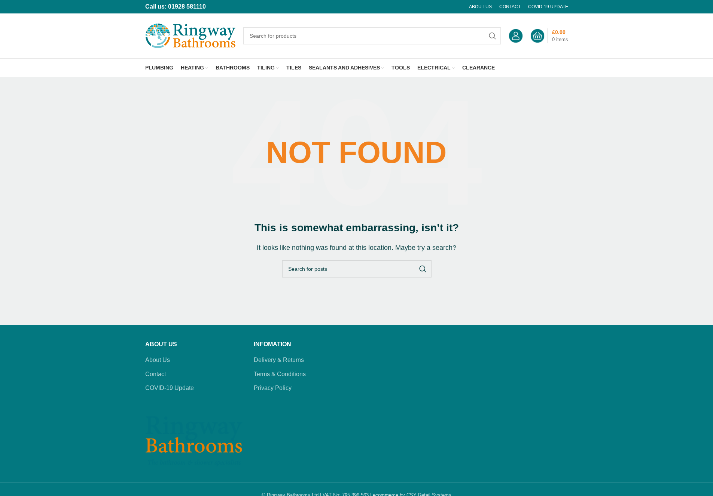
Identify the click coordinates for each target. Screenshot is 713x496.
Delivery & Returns (279, 360)
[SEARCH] (492, 35)
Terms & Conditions (280, 374)
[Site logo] (190, 35)
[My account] (516, 35)
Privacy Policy (273, 388)
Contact (155, 374)
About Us (157, 360)
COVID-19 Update (169, 388)
